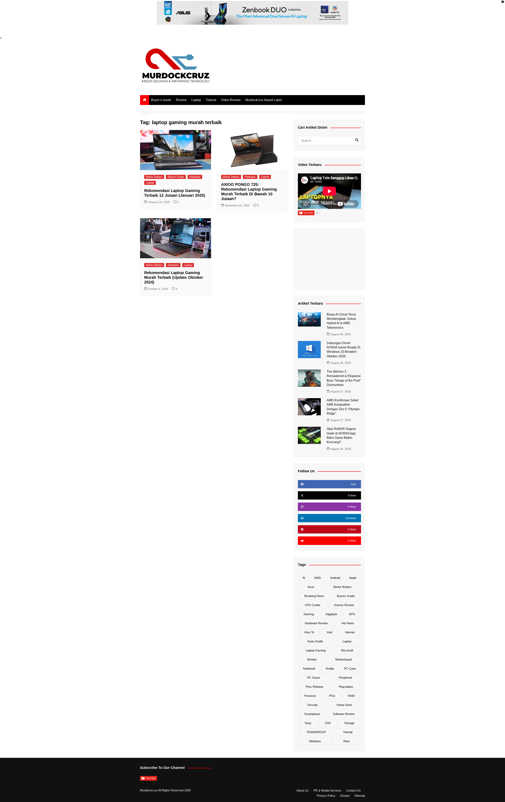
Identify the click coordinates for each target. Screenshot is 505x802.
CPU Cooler (312, 605)
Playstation (346, 686)
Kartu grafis (315, 641)
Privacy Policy (326, 795)
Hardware (195, 176)
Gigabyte (331, 614)
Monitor (312, 659)
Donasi (344, 795)
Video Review (231, 100)
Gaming (309, 614)
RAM (351, 695)
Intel (329, 632)
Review (181, 100)
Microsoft (347, 650)
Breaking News (314, 596)
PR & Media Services (327, 790)
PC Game (313, 677)
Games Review (344, 605)
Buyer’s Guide (161, 100)
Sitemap (359, 795)
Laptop (196, 100)
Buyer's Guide (176, 176)
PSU (332, 695)
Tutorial (211, 100)
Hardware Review (316, 623)
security (312, 705)
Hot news (347, 623)
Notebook (309, 668)
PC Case (350, 668)
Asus (311, 587)
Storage (349, 723)
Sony (308, 723)
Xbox (346, 741)
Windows (315, 741)
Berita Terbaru (154, 176)
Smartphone (312, 714)
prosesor (310, 695)
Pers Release (314, 686)
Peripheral (345, 677)
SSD (328, 723)
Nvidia (330, 668)
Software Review (344, 714)
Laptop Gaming (315, 650)
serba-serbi (344, 705)
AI (303, 577)
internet (350, 632)
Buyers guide (346, 596)
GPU (352, 614)
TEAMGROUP (316, 732)
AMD (317, 577)
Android (335, 577)
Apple (352, 577)
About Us (302, 790)
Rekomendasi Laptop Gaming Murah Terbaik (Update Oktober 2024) (173, 277)
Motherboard (343, 659)
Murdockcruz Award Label (263, 100)
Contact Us (353, 790)
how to (309, 632)
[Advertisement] (329, 259)
